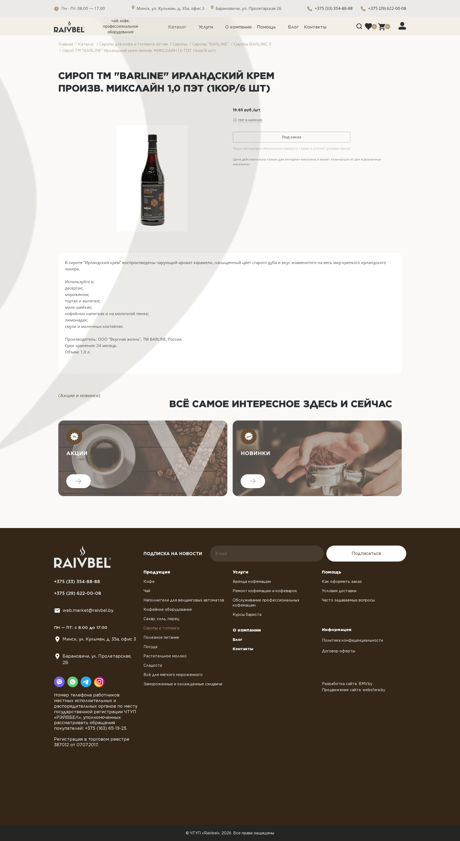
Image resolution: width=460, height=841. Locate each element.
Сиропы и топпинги (161, 628)
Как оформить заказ (342, 581)
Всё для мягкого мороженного (173, 675)
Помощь (266, 27)
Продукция (156, 572)
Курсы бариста (247, 614)
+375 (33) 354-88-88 (334, 8)
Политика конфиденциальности (352, 640)
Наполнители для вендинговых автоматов (183, 600)
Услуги (206, 27)
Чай (146, 591)
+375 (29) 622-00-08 (387, 8)
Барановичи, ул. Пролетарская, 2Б (97, 659)
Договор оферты (338, 651)
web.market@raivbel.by (88, 610)
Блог (293, 27)
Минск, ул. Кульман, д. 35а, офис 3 (99, 639)
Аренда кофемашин (252, 581)
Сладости (152, 665)
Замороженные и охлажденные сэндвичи (182, 684)
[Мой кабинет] (402, 25)
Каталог (177, 27)
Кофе (149, 581)
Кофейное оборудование (167, 609)
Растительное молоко (165, 656)
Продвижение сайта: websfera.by (353, 690)
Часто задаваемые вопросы (348, 600)
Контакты (315, 27)
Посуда (150, 647)
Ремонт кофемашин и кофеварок (265, 591)
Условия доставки (339, 591)
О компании (238, 27)
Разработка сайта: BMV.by (347, 684)
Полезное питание (161, 637)
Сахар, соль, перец (161, 619)
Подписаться (366, 553)
